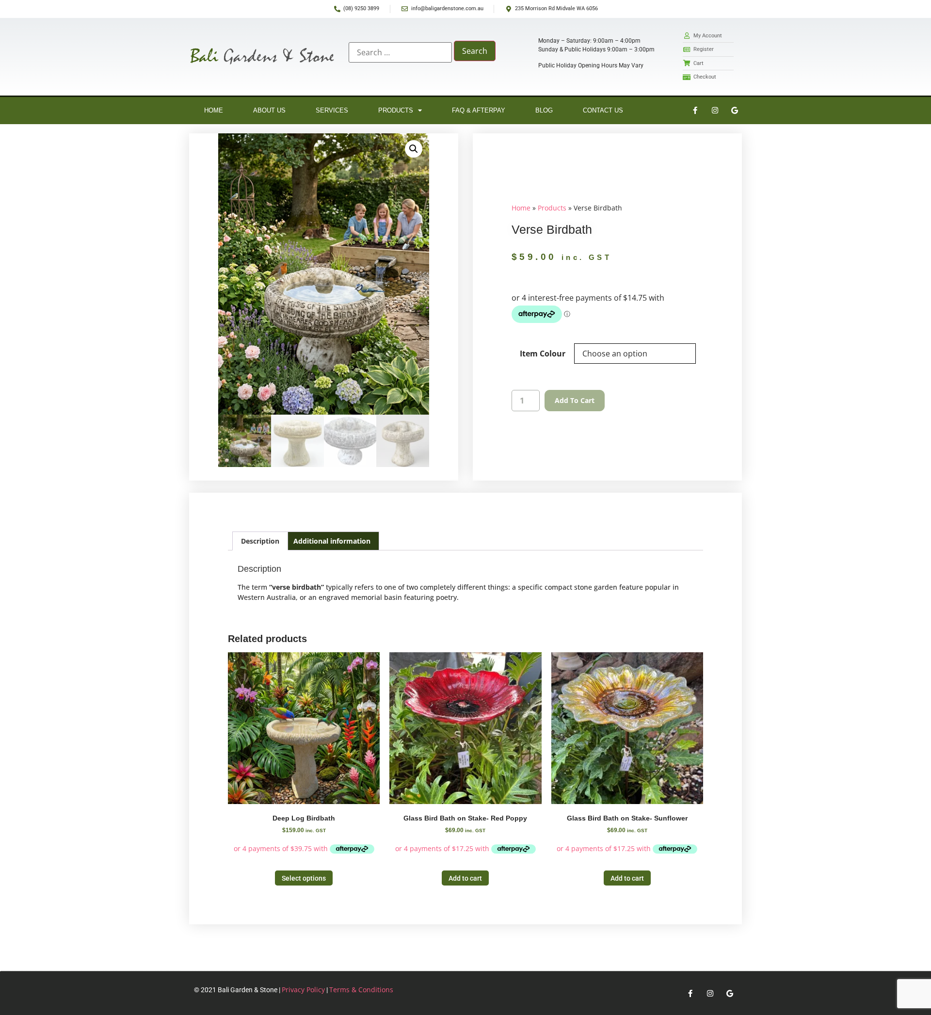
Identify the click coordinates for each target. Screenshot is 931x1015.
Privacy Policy (303, 989)
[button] (413, 149)
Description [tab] (260, 541)
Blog (544, 110)
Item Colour (542, 353)
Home (213, 110)
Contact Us (603, 110)
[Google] (734, 110)
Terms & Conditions (361, 989)
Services (332, 110)
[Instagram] (714, 110)
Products (395, 110)
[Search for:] (400, 52)
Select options (304, 878)
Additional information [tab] (331, 541)
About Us (269, 110)
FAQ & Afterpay (478, 110)
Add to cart (574, 400)
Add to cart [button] (465, 878)
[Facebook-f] (695, 110)
